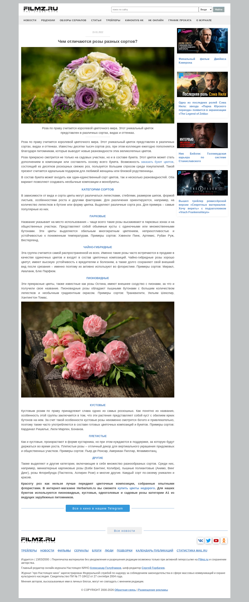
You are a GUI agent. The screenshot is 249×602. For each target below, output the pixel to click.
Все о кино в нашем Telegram (97, 508)
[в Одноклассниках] (224, 541)
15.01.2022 (97, 32)
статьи (96, 20)
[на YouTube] (216, 541)
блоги (96, 550)
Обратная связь (125, 589)
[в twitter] (208, 541)
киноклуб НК (134, 20)
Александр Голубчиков (105, 567)
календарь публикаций (154, 550)
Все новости (124, 530)
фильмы (64, 550)
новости (30, 20)
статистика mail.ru (192, 550)
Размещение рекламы (153, 589)
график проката (180, 20)
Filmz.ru (203, 559)
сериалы (81, 550)
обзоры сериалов (73, 20)
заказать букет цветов (157, 162)
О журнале (204, 20)
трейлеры (113, 20)
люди (109, 550)
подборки (124, 550)
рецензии (48, 20)
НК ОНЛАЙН (156, 20)
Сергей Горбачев (153, 567)
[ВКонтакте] (201, 541)
